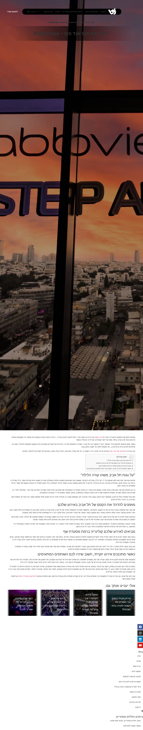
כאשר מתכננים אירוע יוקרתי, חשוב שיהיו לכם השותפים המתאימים (109, 468)
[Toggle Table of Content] (130, 457)
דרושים (138, 707)
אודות (57, 11)
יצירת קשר (48, 11)
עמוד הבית (90, 22)
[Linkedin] (140, 639)
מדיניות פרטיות (135, 702)
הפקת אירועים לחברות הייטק (130, 681)
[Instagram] (140, 633)
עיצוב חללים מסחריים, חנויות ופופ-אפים (125, 721)
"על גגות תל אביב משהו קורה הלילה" (119, 460)
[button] (28, 11)
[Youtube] (140, 645)
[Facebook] (140, 627)
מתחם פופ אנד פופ (117, 451)
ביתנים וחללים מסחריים (72, 11)
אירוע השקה (99, 437)
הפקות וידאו (136, 671)
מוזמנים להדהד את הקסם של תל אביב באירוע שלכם (113, 463)
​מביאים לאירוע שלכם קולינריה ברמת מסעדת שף (115, 466)
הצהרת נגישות (135, 692)
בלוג (82, 22)
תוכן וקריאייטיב (91, 11)
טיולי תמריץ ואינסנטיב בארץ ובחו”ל (127, 687)
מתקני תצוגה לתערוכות (132, 726)
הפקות (103, 11)
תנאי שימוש (136, 697)
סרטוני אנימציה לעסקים (132, 676)
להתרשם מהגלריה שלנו (27, 576)
